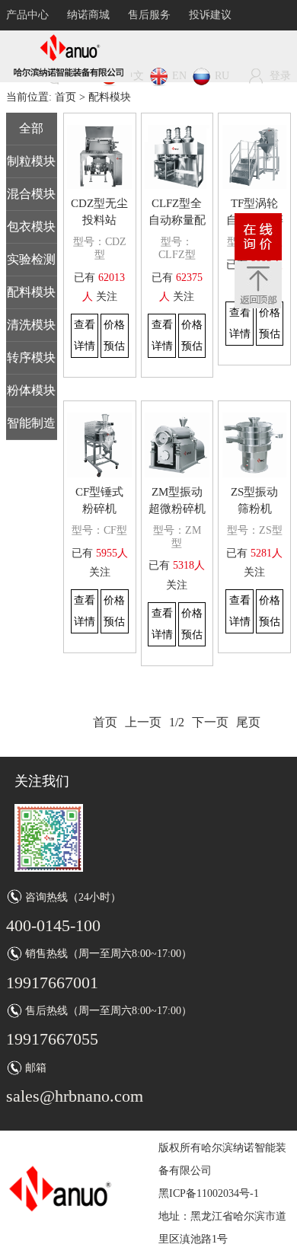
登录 (280, 75)
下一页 (210, 722)
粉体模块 (31, 390)
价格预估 (114, 335)
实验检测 (31, 259)
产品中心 (27, 15)
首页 (65, 97)
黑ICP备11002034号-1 (208, 1193)
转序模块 (31, 357)
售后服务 (149, 15)
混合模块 (31, 193)
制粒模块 (31, 161)
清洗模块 (31, 324)
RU (222, 75)
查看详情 (84, 335)
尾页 (248, 722)
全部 (31, 128)
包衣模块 (31, 226)
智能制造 (31, 422)
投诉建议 (210, 15)
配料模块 (31, 292)
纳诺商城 (88, 15)
